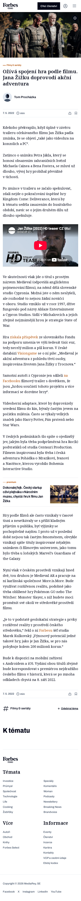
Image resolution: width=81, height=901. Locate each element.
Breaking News (52, 807)
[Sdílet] (70, 113)
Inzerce (47, 842)
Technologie (10, 796)
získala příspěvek (24, 337)
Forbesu (45, 630)
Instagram (29, 891)
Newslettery (50, 801)
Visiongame (27, 353)
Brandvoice (50, 812)
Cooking (8, 807)
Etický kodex (50, 863)
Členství (48, 837)
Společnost (9, 791)
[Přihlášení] (65, 6)
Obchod (7, 837)
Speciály (48, 781)
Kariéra (47, 847)
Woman (48, 791)
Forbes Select (11, 847)
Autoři (6, 832)
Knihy (6, 842)
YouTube (56, 891)
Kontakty (48, 852)
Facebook (9, 891)
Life (5, 801)
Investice (8, 781)
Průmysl (7, 786)
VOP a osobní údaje (54, 858)
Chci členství (48, 6)
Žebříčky (8, 812)
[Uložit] (76, 113)
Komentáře (50, 786)
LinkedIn (43, 891)
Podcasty (49, 796)
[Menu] (74, 6)
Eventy (47, 832)
